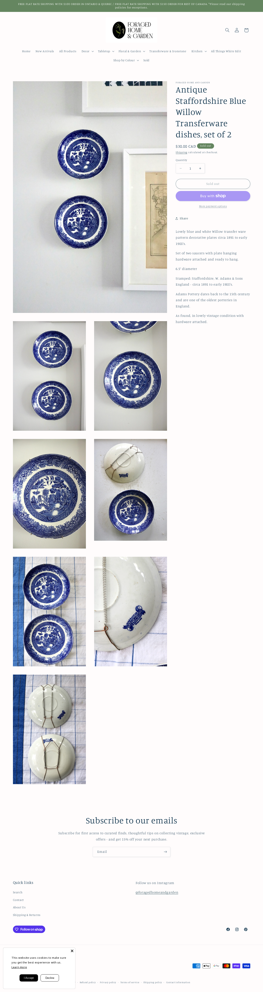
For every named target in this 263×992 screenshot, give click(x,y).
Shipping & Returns (26, 915)
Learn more (19, 967)
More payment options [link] (213, 206)
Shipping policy (152, 982)
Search (18, 892)
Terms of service (129, 982)
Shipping (181, 152)
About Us (19, 907)
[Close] (72, 951)
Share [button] (184, 218)
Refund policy (88, 982)
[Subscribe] (165, 852)
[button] (87, 51)
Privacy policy (108, 982)
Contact (18, 900)
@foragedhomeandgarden (157, 892)
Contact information (178, 982)
